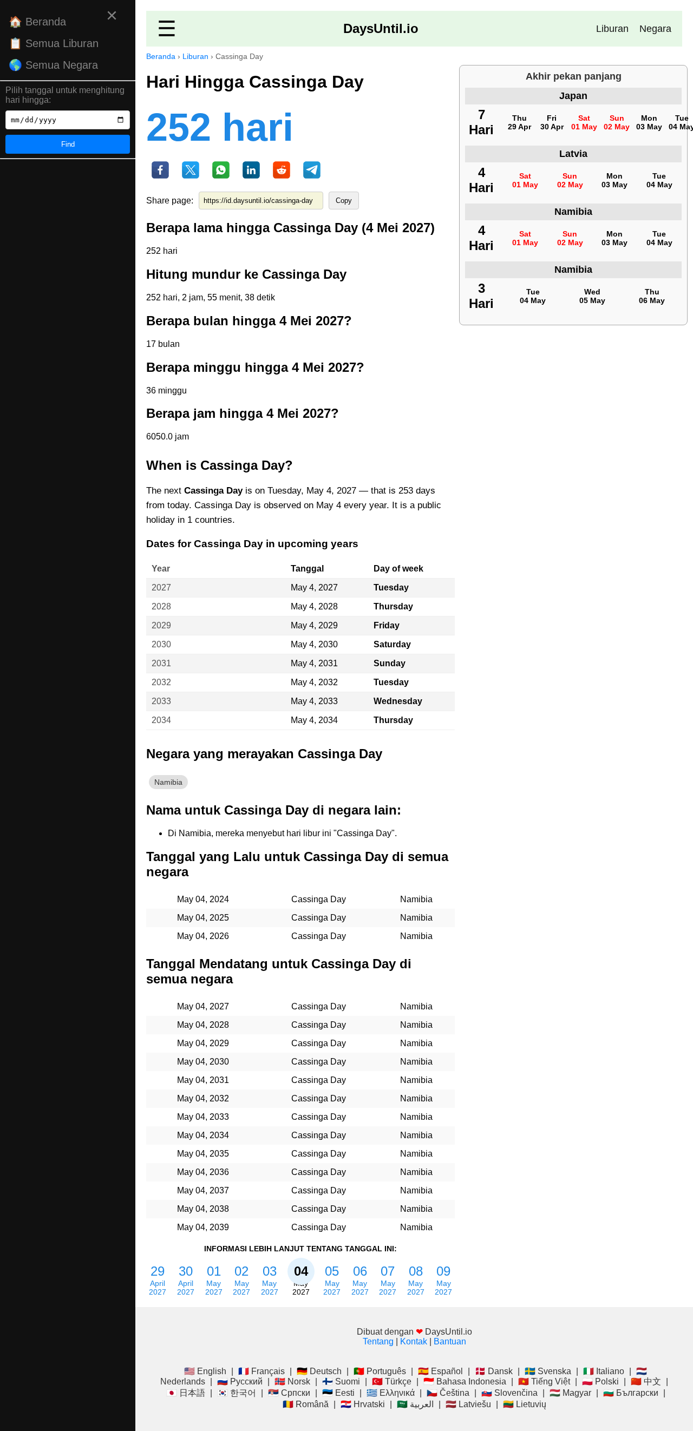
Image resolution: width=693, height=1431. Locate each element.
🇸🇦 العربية (415, 1404)
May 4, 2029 (314, 625)
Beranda (160, 56)
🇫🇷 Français (261, 1371)
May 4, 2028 (314, 606)
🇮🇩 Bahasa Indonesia (464, 1381)
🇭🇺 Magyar (570, 1392)
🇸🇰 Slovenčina (509, 1392)
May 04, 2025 (203, 917)
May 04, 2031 (203, 1080)
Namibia (168, 782)
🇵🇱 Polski (600, 1381)
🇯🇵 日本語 (185, 1392)
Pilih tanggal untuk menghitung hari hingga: (65, 95)
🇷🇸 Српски (289, 1392)
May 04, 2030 (203, 1061)
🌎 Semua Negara (53, 65)
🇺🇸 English (205, 1371)
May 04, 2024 (203, 899)
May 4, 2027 (314, 587)
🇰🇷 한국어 (236, 1392)
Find (68, 144)
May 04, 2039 (203, 1227)
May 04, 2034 (203, 1135)
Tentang (378, 1341)
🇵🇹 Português (380, 1371)
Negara (655, 28)
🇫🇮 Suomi (341, 1381)
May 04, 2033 (203, 1116)
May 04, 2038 (203, 1208)
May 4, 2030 (314, 644)
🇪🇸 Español (440, 1371)
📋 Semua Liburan (54, 43)
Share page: (169, 200)
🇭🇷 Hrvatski (363, 1404)
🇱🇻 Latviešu (468, 1404)
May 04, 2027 (203, 1006)
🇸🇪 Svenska (548, 1371)
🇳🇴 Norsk (292, 1381)
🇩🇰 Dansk (494, 1371)
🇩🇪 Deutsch (319, 1371)
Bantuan (450, 1341)
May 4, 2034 (314, 720)
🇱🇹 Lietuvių (524, 1404)
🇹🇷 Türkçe (391, 1381)
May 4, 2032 (314, 682)
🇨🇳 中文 (646, 1381)
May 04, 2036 (203, 1172)
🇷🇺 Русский (240, 1381)
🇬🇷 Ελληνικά (391, 1392)
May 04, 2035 (203, 1153)
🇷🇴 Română (306, 1404)
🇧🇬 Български (630, 1392)
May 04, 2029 (203, 1043)
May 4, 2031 (314, 663)
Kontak (413, 1341)
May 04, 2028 (203, 1024)
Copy (344, 200)
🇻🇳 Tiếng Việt (544, 1381)
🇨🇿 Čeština (448, 1392)
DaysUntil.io (381, 28)
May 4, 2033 (314, 701)
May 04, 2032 (203, 1098)
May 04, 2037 (203, 1190)
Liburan (612, 28)
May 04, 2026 (203, 936)
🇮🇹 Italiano (603, 1371)
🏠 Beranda (37, 22)
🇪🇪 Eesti (338, 1392)
